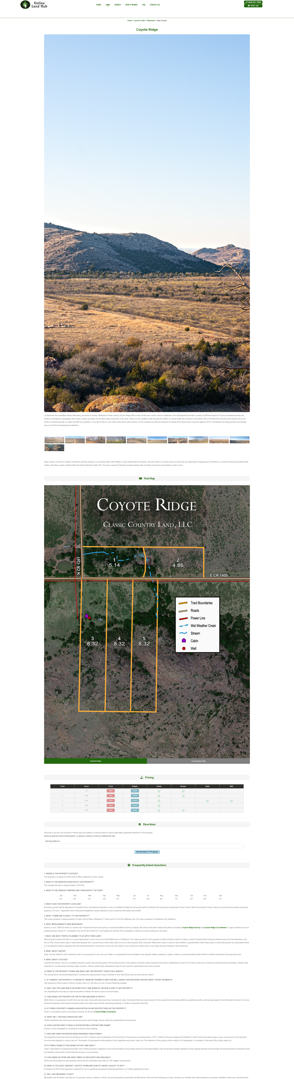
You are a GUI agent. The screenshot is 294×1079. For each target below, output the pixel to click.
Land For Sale (139, 21)
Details (135, 791)
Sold (110, 791)
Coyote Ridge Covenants (105, 1012)
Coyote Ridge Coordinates (215, 927)
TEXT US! (254, 6)
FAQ (143, 4)
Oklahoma (151, 21)
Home (129, 21)
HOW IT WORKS (131, 4)
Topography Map (198, 761)
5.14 (86, 791)
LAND (108, 4)
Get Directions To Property (147, 852)
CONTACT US (155, 4)
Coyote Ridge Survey (191, 927)
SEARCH (117, 4)
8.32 (86, 800)
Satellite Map (95, 761)
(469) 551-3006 (254, 2)
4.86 (86, 796)
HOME (98, 4)
